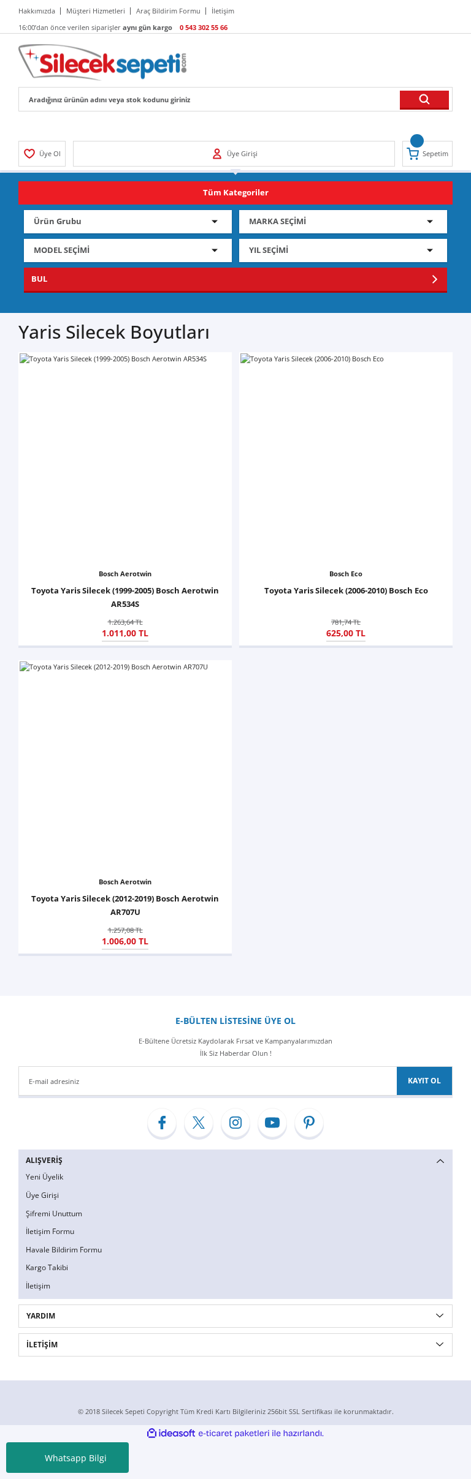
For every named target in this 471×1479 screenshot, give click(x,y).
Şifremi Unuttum (54, 1213)
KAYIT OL (424, 1080)
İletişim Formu (50, 1231)
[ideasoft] (171, 1433)
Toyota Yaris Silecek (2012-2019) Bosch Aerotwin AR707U (125, 905)
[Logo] (102, 61)
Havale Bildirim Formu (64, 1249)
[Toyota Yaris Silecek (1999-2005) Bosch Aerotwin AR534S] (125, 458)
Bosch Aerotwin (125, 573)
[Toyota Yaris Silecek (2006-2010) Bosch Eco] (345, 458)
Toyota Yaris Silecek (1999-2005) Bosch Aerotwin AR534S (125, 597)
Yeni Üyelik (44, 1177)
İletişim (38, 1286)
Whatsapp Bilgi (76, 1458)
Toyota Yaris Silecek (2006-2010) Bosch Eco (346, 590)
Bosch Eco (345, 573)
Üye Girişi (42, 1195)
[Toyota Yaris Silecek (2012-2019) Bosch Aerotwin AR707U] (125, 766)
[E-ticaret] (234, 1433)
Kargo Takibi (47, 1267)
